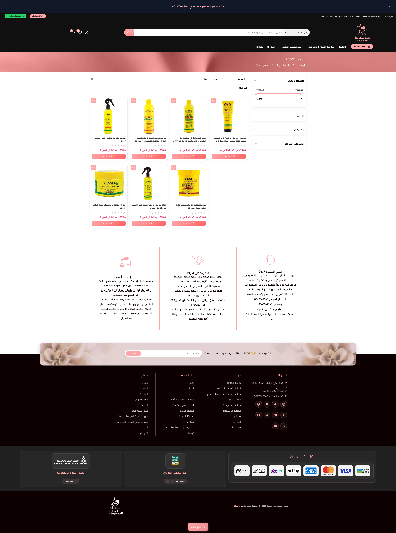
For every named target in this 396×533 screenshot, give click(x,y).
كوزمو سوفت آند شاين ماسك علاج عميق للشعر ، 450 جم (191, 206)
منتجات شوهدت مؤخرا (182, 399)
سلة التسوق (141, 399)
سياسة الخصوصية (232, 405)
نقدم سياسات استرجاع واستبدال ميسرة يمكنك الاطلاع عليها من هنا (198, 293)
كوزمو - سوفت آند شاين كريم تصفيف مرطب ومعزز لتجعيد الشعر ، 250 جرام (230, 139)
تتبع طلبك (236, 427)
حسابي (144, 382)
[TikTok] (275, 404)
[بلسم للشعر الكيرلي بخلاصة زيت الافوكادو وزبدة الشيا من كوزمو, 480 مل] (189, 116)
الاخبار (191, 388)
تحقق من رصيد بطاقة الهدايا (179, 427)
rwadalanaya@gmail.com (260, 294)
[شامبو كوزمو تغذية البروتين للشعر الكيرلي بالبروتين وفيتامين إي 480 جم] (149, 116)
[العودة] (389, 6)
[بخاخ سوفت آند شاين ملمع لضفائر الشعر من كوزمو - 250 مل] (149, 183)
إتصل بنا (190, 422)
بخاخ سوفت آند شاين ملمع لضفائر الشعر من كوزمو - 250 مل (149, 206)
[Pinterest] (258, 404)
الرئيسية (342, 46)
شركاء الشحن (234, 399)
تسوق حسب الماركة (291, 46)
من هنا (211, 314)
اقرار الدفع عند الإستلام (229, 388)
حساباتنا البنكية (186, 416)
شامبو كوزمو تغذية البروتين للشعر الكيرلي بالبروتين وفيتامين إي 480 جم (150, 139)
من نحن (237, 416)
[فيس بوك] (258, 415)
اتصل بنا (271, 46)
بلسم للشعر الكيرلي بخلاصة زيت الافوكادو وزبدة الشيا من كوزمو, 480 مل (190, 139)
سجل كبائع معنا (139, 410)
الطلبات (144, 388)
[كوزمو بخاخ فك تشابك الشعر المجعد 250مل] (108, 116)
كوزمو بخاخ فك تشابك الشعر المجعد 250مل (110, 139)
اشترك (133, 353)
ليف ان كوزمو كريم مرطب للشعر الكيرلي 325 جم (109, 206)
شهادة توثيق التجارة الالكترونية (132, 422)
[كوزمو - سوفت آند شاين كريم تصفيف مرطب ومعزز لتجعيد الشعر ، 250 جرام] (229, 116)
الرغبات (144, 405)
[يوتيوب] (275, 425)
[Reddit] (267, 415)
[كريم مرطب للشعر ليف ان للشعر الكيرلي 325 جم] (108, 183)
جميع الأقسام (360, 47)
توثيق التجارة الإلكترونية (70, 472)
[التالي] (7, 6)
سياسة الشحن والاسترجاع (321, 46)
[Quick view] (93, 112)
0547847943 (261, 299)
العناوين (144, 394)
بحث (129, 32)
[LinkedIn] (275, 415)
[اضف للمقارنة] (93, 106)
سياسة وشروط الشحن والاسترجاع (224, 394)
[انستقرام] (283, 404)
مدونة (259, 46)
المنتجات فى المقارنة (183, 405)
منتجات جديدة (187, 410)
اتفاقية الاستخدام (232, 410)
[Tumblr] (283, 415)
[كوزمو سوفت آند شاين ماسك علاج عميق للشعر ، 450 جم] (189, 183)
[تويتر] (283, 425)
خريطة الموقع (233, 382)
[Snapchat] (267, 404)
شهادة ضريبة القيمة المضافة (133, 416)
